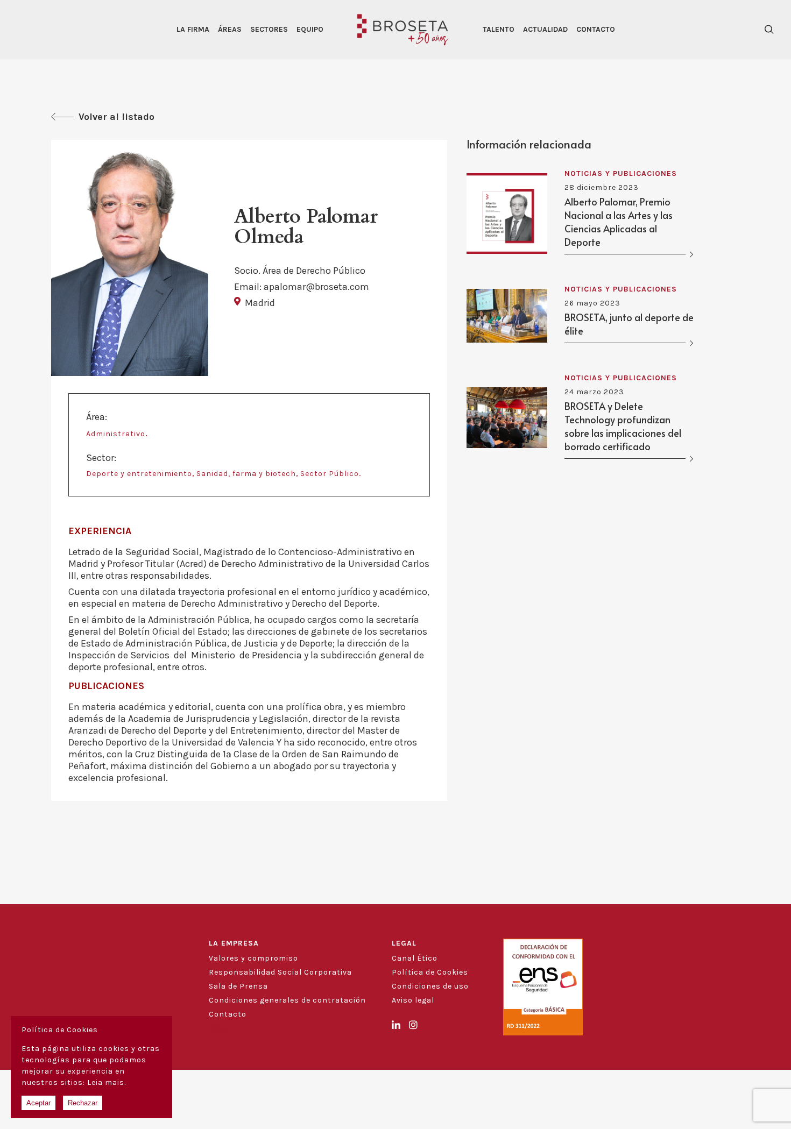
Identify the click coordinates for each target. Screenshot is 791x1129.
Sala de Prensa (238, 986)
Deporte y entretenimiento (139, 473)
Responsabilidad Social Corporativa (280, 972)
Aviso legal (413, 1000)
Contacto (595, 29)
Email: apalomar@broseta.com (301, 287)
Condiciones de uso (430, 986)
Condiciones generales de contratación (287, 1000)
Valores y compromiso (253, 958)
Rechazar (82, 1103)
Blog (218, 1028)
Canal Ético (414, 958)
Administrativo (115, 433)
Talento (498, 29)
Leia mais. (106, 1082)
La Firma (192, 29)
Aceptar (38, 1103)
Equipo (309, 29)
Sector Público (329, 473)
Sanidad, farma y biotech (246, 473)
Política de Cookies (430, 972)
